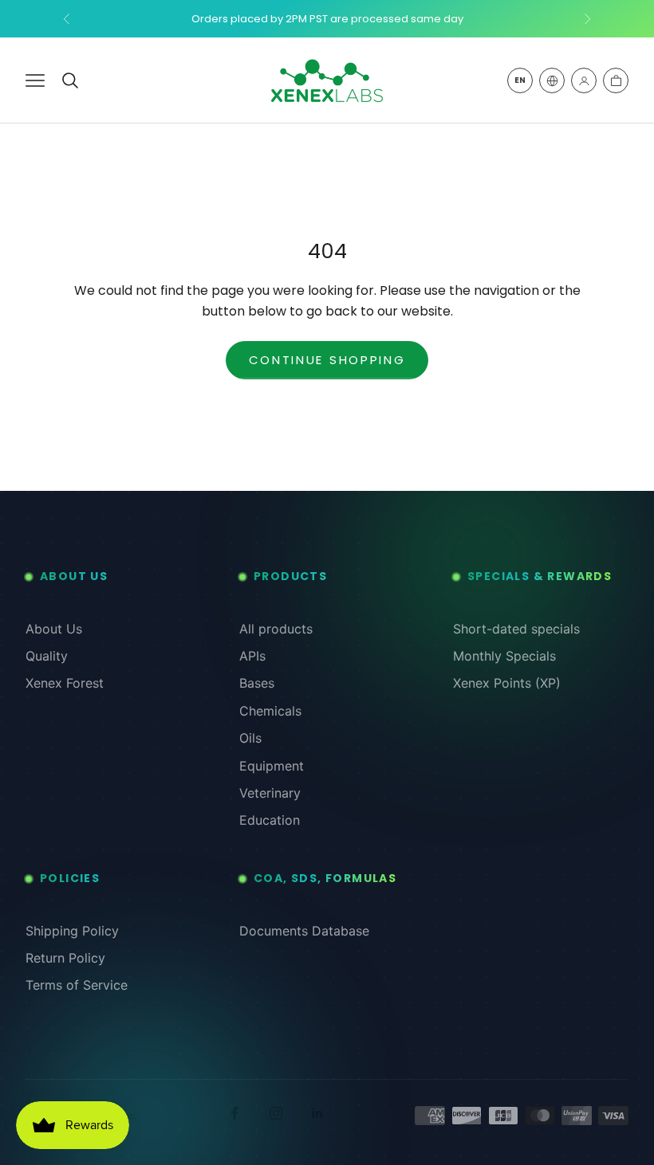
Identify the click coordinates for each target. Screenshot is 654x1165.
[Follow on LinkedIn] (317, 1113)
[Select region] (552, 80)
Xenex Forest (65, 683)
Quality (47, 656)
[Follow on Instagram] (276, 1113)
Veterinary (270, 793)
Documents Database (304, 931)
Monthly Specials (504, 656)
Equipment (271, 766)
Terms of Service (77, 985)
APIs (252, 656)
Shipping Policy (72, 931)
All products (276, 629)
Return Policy (65, 958)
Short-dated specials (516, 629)
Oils (250, 738)
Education (269, 820)
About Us (54, 629)
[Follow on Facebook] (234, 1113)
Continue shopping (327, 359)
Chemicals (270, 711)
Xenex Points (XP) (507, 683)
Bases (256, 683)
